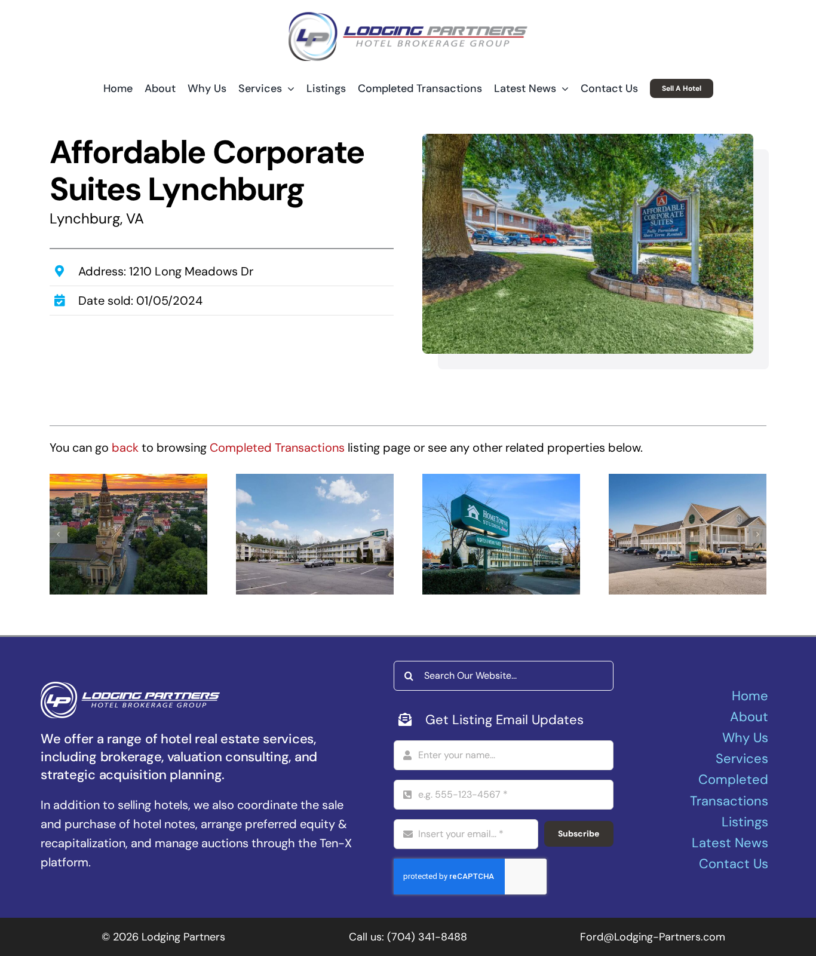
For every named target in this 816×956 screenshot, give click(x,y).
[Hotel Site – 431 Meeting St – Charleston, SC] (128, 534)
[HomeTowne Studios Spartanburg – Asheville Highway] (687, 534)
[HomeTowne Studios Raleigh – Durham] (501, 534)
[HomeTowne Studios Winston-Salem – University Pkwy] (315, 534)
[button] (59, 534)
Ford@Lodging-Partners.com (652, 937)
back (125, 447)
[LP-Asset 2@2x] (408, 18)
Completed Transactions (277, 447)
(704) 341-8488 (427, 937)
